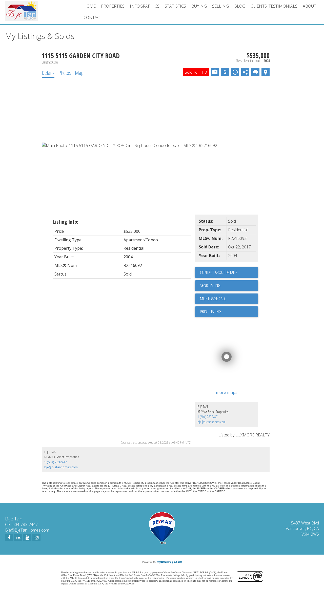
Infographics (144, 6)
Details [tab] (48, 72)
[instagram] (36, 537)
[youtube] (27, 537)
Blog (239, 6)
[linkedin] (18, 537)
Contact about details (218, 272)
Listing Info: (65, 221)
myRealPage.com (169, 561)
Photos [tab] (64, 72)
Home (90, 6)
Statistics (175, 6)
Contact (93, 17)
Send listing (210, 285)
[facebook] (9, 537)
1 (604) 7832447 (207, 416)
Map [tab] (79, 72)
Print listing (210, 311)
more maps (226, 392)
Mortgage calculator (229, 299)
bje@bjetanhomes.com (211, 421)
